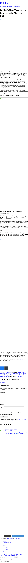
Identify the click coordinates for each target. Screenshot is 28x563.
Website (2, 410)
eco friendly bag (4, 375)
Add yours (2, 382)
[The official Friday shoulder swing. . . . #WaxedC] (14, 493)
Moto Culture (6, 548)
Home (4, 541)
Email (2, 407)
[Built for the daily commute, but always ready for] (14, 509)
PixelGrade (17, 538)
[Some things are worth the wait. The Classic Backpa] (14, 460)
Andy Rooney (3, 6)
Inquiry (4, 543)
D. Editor (5, 3)
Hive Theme (10, 538)
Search (4, 551)
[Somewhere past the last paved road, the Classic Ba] (14, 443)
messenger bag (5, 376)
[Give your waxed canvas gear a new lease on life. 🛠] (14, 525)
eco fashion (23, 373)
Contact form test (7, 542)
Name (2, 404)
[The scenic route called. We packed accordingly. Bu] (14, 476)
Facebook (5, 549)
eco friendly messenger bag (14, 375)
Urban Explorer (16, 6)
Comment (3, 392)
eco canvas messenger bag (14, 373)
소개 (4, 545)
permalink (19, 376)
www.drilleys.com (22, 359)
